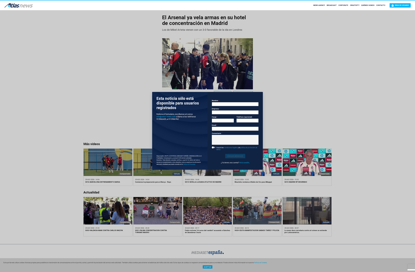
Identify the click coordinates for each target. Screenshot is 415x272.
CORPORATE (343, 5)
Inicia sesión (244, 163)
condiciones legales (231, 147)
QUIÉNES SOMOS (367, 5)
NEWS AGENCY (319, 5)
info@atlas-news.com (166, 116)
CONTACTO (380, 5)
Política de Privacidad (189, 164)
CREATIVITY (354, 5)
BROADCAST (332, 5)
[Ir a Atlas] (18, 5)
